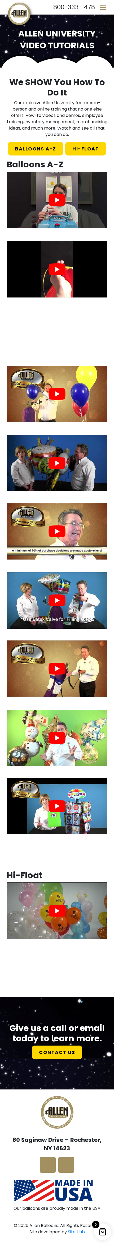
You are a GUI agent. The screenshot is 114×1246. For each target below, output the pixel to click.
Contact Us (57, 1052)
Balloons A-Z (35, 148)
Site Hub (76, 1232)
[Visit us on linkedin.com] (66, 1165)
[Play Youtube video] (57, 200)
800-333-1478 (74, 7)
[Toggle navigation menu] (103, 7)
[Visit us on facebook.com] (48, 1165)
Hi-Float (85, 148)
